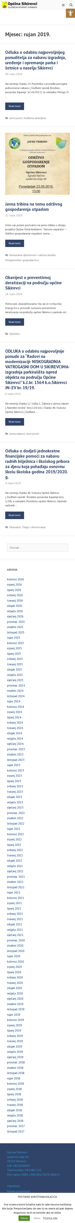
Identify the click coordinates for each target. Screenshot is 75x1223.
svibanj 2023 (15, 786)
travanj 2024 (15, 728)
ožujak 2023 (14, 797)
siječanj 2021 (15, 935)
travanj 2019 (15, 1041)
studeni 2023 (15, 754)
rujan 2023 (13, 765)
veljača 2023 (15, 802)
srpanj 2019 (14, 1025)
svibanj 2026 (15, 595)
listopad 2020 (15, 951)
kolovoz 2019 (15, 1020)
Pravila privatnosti (18, 1191)
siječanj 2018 (15, 1121)
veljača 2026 (15, 611)
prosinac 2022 (16, 813)
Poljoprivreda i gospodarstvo (22, 260)
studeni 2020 (15, 945)
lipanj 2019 (14, 1030)
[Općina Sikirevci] (19, 5)
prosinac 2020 (16, 940)
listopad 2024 (15, 696)
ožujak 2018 (14, 1110)
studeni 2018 (15, 1068)
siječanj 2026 (15, 616)
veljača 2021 (15, 930)
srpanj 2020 (14, 967)
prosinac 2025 (16, 622)
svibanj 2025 (15, 659)
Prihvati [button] (24, 1218)
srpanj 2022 (14, 839)
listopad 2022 (15, 823)
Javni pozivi (15, 118)
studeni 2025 (15, 627)
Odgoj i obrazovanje (34, 527)
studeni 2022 (15, 818)
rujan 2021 (13, 892)
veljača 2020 (15, 993)
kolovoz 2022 (15, 834)
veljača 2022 (15, 866)
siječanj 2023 (15, 807)
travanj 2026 (15, 600)
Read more (15, 106)
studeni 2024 (15, 691)
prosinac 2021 (16, 877)
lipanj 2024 (14, 717)
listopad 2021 (15, 887)
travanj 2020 (15, 983)
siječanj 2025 (15, 680)
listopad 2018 (15, 1073)
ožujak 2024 (14, 733)
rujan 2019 (13, 1015)
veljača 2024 (15, 738)
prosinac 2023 (16, 749)
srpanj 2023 (14, 776)
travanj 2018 (15, 1105)
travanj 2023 (15, 792)
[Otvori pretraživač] (71, 5)
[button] (70, 13)
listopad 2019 (15, 1009)
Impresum (13, 1186)
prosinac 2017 (16, 1126)
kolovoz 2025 (15, 643)
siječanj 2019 (15, 1057)
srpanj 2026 (14, 584)
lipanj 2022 (14, 845)
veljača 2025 (15, 675)
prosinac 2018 (16, 1062)
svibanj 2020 (15, 977)
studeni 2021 (15, 882)
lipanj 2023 (14, 781)
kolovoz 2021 (15, 898)
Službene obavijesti (35, 118)
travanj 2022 (15, 855)
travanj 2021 (15, 919)
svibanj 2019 (15, 1036)
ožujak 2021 (14, 924)
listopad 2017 (15, 1131)
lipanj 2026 (14, 590)
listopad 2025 (15, 632)
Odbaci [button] (36, 1218)
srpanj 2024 (14, 712)
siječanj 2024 (15, 744)
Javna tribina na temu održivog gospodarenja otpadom (33, 206)
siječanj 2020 (15, 999)
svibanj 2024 (15, 722)
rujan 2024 (13, 701)
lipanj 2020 (14, 972)
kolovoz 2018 (15, 1083)
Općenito (14, 333)
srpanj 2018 (14, 1089)
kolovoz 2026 (15, 579)
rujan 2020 (13, 956)
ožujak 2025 (14, 669)
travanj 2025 (15, 664)
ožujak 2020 (14, 988)
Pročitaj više (50, 1218)
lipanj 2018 (14, 1094)
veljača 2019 (15, 1052)
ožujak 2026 (14, 606)
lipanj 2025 (14, 654)
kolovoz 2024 (15, 707)
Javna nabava (17, 433)
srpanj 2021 (14, 903)
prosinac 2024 (16, 685)
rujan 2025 (13, 638)
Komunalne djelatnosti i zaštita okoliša (32, 255)
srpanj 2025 (14, 648)
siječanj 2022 (15, 871)
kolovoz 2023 (15, 770)
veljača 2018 (15, 1115)
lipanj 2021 (14, 908)
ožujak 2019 (14, 1046)
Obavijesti (15, 527)
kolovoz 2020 (15, 961)
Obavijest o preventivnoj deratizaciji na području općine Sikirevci (33, 283)
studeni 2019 (15, 1004)
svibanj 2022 (15, 850)
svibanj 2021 (15, 914)
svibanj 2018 (15, 1100)
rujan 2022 (13, 829)
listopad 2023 (15, 760)
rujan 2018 (13, 1078)
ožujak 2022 (14, 861)
